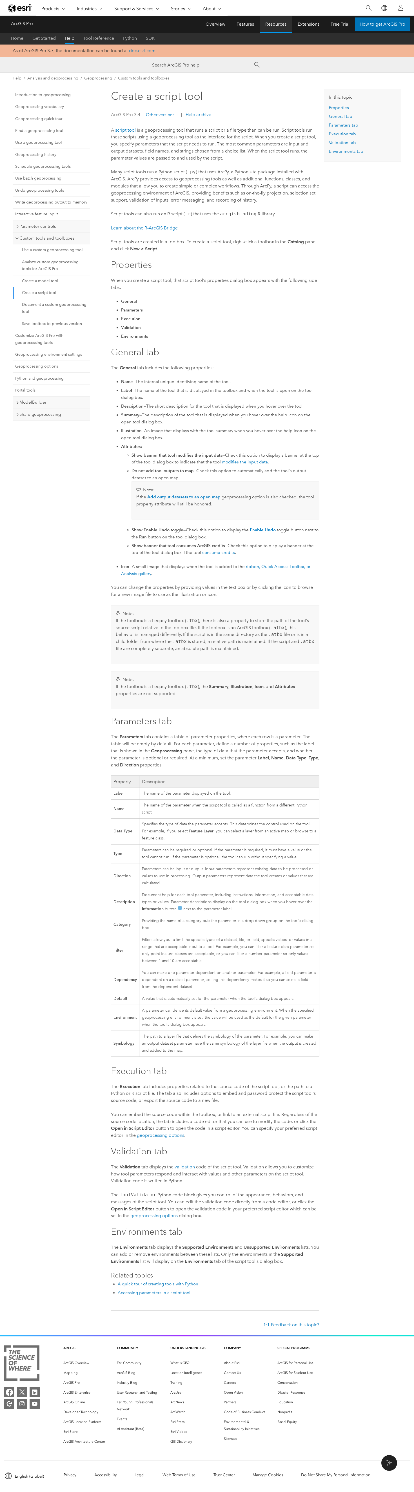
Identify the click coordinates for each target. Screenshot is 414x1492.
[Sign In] (401, 8)
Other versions (160, 114)
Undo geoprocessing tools (39, 190)
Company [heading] (232, 1348)
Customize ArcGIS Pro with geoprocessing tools (39, 339)
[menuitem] (85, 1363)
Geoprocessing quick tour (39, 118)
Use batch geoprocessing (38, 178)
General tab (340, 116)
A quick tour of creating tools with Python (158, 1284)
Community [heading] (127, 1348)
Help (69, 38)
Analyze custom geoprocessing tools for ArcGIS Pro (50, 265)
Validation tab (342, 142)
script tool (125, 130)
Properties (339, 107)
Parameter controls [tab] (37, 226)
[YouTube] (35, 1404)
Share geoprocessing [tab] (40, 414)
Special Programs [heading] (293, 1348)
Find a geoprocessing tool (39, 130)
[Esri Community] (9, 1404)
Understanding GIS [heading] (188, 1348)
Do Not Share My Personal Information (335, 1475)
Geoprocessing (98, 78)
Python (130, 38)
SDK (150, 38)
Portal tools (25, 390)
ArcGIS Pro (22, 23)
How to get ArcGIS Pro (382, 24)
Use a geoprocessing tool (38, 142)
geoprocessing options (160, 1135)
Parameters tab (343, 125)
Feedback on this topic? (295, 1324)
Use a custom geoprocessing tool (52, 249)
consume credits (218, 552)
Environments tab (346, 151)
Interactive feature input (36, 214)
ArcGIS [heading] (69, 1348)
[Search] (368, 8)
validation (185, 1167)
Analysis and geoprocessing (52, 78)
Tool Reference (98, 38)
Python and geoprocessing (39, 378)
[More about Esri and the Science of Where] (21, 1364)
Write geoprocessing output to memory (51, 202)
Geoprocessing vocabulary (39, 106)
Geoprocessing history (35, 154)
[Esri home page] (20, 8)
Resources (275, 24)
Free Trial (340, 24)
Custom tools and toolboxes (143, 78)
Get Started (44, 38)
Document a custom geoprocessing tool (54, 308)
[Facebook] (9, 1392)
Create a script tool (39, 292)
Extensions (308, 24)
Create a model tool (40, 280)
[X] (22, 1392)
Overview (215, 24)
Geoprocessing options (36, 366)
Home (17, 38)
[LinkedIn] (35, 1392)
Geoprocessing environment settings (48, 354)
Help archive (197, 114)
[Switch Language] (384, 8)
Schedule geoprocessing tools (43, 166)
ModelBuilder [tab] (32, 402)
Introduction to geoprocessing (43, 94)
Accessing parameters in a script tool (154, 1292)
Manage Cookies (268, 1475)
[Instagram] (22, 1404)
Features (245, 24)
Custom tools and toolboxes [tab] (47, 238)
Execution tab (342, 133)
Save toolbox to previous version (52, 323)
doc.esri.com (142, 50)
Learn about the (144, 228)
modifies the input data (245, 462)
